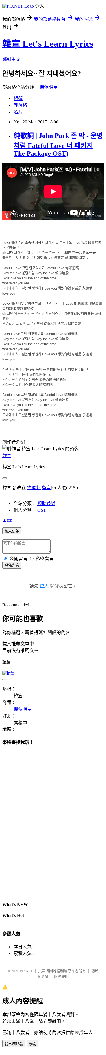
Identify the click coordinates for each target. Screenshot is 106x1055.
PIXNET (26, 971)
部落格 (20, 105)
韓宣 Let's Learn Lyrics (47, 44)
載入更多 (12, 531)
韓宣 (6, 455)
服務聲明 (61, 976)
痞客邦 (34, 487)
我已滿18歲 (14, 1044)
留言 (46, 487)
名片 (18, 112)
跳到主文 (11, 59)
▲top (7, 520)
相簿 (18, 98)
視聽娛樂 (46, 503)
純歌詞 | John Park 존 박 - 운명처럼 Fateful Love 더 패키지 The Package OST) (58, 144)
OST (41, 510)
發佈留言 (12, 565)
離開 (32, 1044)
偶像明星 (49, 87)
